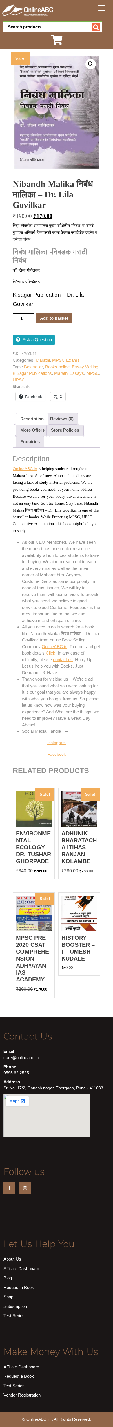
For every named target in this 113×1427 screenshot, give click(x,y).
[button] (90, 64)
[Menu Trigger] (101, 8)
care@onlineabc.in (21, 1057)
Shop (8, 1296)
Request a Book (18, 1287)
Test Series (14, 1315)
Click (50, 652)
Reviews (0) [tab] (62, 418)
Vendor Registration (22, 1395)
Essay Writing (85, 366)
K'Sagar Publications (32, 373)
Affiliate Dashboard (21, 1268)
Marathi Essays (69, 373)
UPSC (19, 379)
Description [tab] (32, 418)
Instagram (56, 742)
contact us (63, 659)
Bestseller (33, 366)
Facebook (57, 754)
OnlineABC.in (25, 468)
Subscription (15, 1306)
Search (96, 27)
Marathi (43, 360)
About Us (12, 1259)
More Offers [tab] (32, 430)
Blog (7, 1277)
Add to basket (54, 318)
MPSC (92, 373)
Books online (57, 366)
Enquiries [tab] (30, 441)
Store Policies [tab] (65, 430)
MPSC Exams (66, 360)
